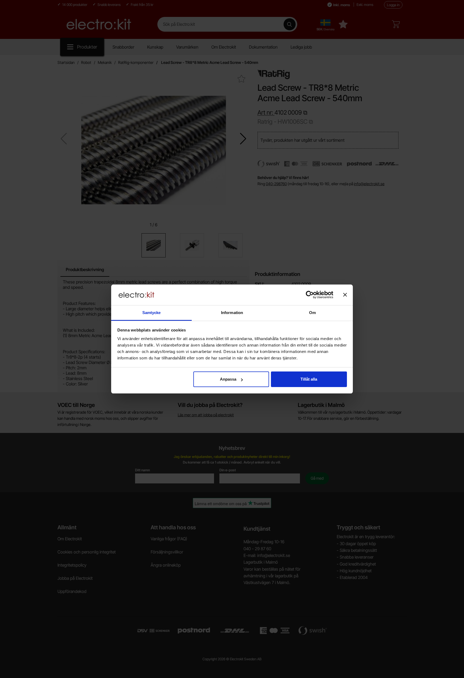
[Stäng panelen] (345, 295)
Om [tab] (312, 312)
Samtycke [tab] (151, 312)
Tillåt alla (308, 379)
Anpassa (228, 379)
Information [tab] (232, 312)
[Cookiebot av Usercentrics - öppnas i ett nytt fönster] (309, 295)
